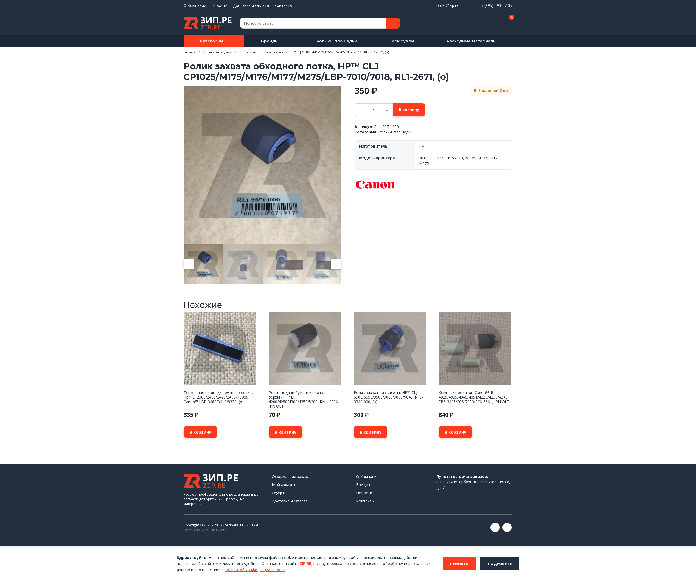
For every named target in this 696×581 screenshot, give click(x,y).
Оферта (279, 492)
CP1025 (436, 157)
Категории (211, 41)
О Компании (195, 5)
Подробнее (500, 563)
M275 (424, 163)
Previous (189, 264)
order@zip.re (447, 5)
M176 (482, 157)
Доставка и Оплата (251, 5)
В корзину (409, 109)
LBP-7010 (454, 157)
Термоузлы (402, 41)
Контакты (283, 5)
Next (336, 264)
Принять (459, 563)
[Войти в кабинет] (489, 23)
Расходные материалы (471, 41)
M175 (470, 157)
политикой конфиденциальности (255, 569)
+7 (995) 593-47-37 (495, 5)
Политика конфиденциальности (205, 530)
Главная (189, 52)
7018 (423, 157)
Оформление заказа (290, 476)
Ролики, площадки (336, 41)
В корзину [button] (200, 432)
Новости (220, 5)
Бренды (269, 41)
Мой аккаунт (284, 484)
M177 (495, 157)
